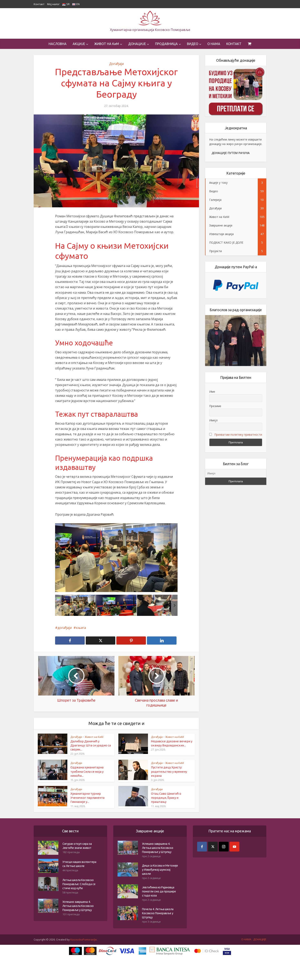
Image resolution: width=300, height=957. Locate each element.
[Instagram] (224, 847)
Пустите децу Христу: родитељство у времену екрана (169, 771)
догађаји (65, 627)
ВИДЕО (192, 44)
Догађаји (116, 64)
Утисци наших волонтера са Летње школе (79, 864)
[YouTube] (234, 847)
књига (81, 627)
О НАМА (213, 44)
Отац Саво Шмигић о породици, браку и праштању (166, 798)
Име (212, 391)
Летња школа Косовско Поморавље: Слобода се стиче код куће (79, 884)
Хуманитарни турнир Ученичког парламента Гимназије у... (87, 798)
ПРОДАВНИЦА (166, 44)
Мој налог (53, 4)
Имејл (213, 420)
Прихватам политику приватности (238, 434)
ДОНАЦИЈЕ (137, 44)
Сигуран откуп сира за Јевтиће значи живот (77, 845)
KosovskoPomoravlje (83, 939)
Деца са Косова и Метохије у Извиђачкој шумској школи (160, 869)
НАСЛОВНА (58, 44)
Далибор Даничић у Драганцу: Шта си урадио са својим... (90, 745)
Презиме (215, 406)
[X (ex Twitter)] (213, 847)
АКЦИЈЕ (79, 44)
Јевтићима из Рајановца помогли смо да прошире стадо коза (159, 891)
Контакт (39, 4)
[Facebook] (202, 847)
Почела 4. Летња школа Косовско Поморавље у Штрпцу (157, 913)
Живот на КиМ (94, 737)
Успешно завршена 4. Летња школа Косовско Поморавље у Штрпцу (78, 906)
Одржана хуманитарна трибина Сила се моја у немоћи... (86, 771)
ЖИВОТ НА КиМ (106, 44)
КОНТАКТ (233, 44)
